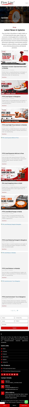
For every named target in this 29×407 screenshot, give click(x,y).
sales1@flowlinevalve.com (11, 389)
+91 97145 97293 (18, 382)
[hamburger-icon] (26, 3)
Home (2, 21)
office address (9, 392)
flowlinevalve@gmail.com (11, 387)
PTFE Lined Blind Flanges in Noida (12, 211)
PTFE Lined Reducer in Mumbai (11, 268)
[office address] (2, 393)
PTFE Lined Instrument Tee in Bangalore (14, 297)
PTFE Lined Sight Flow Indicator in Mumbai (14, 125)
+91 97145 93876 (9, 382)
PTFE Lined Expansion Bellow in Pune (13, 153)
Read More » (4, 77)
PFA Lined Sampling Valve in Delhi (12, 183)
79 (17, 310)
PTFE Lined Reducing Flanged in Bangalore (14, 240)
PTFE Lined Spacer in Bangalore (11, 96)
